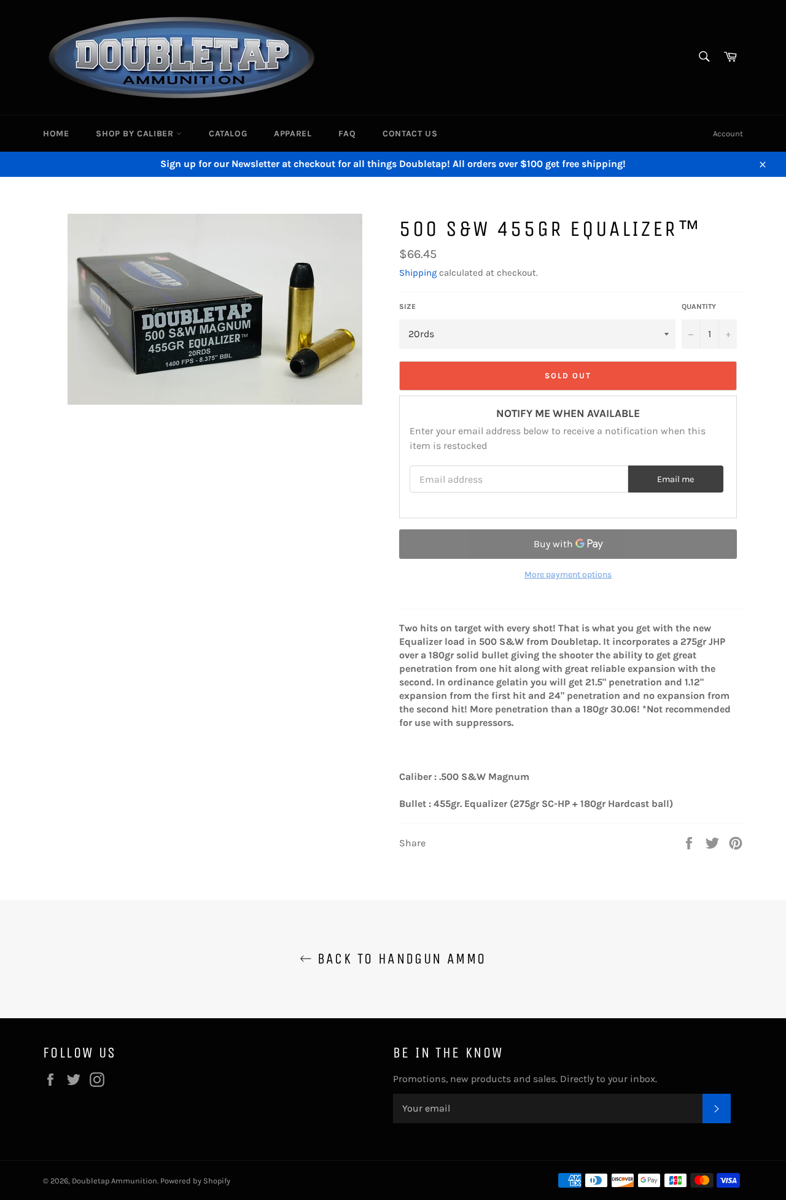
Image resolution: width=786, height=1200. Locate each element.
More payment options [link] (568, 574)
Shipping (418, 272)
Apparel (292, 133)
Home (56, 133)
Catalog (228, 133)
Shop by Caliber (136, 133)
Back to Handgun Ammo (399, 958)
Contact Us (410, 133)
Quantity (699, 306)
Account (728, 133)
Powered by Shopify (195, 1180)
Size (407, 306)
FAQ (347, 133)
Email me (675, 479)
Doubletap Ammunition (114, 1180)
